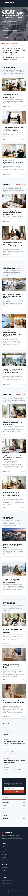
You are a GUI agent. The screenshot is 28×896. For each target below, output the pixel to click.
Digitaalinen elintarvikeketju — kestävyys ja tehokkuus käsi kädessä (13, 296)
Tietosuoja (10, 892)
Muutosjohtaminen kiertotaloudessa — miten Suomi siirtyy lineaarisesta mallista (13, 162)
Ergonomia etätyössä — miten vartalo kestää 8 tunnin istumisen (12, 14)
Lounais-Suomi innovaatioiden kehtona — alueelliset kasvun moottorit (12, 546)
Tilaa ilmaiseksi (14, 791)
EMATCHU (9, 2)
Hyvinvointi (9, 603)
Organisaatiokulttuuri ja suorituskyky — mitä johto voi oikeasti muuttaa (12, 95)
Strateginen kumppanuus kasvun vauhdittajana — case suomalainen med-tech (13, 129)
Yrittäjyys (8, 518)
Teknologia (9, 268)
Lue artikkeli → (6, 37)
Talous (6, 185)
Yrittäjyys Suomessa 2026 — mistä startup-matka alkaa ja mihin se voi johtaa (12, 580)
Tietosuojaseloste (6, 870)
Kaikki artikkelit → (21, 67)
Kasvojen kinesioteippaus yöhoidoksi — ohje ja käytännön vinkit (13, 666)
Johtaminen (9, 68)
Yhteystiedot (5, 867)
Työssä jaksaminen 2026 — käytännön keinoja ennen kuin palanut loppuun (12, 422)
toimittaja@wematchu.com (8, 880)
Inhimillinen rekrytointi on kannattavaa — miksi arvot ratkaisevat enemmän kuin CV (12, 494)
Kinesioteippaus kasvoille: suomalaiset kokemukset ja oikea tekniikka (13, 702)
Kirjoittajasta (5, 873)
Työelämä (8, 395)
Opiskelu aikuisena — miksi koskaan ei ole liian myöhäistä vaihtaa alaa (12, 457)
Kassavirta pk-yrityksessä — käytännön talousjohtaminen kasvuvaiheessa (12, 212)
